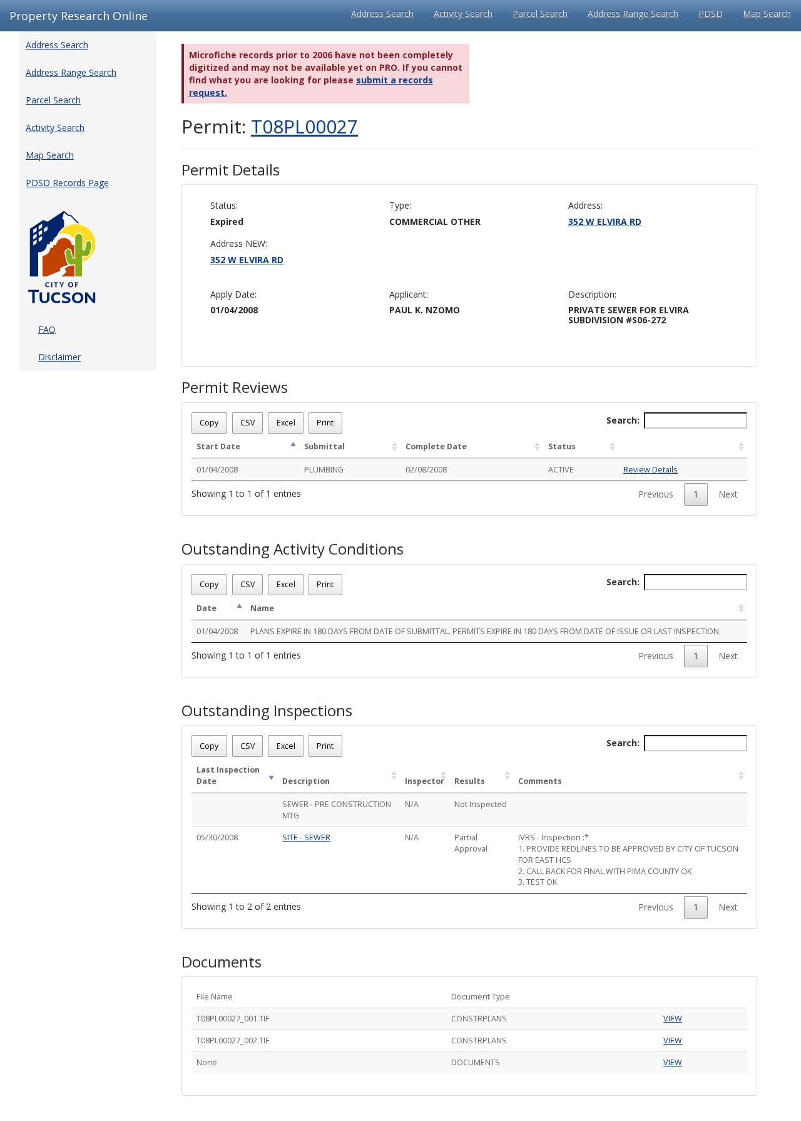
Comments (540, 781)
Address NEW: (238, 243)
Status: (224, 205)
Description (306, 781)
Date (206, 608)
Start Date (218, 446)
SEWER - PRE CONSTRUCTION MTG (336, 810)
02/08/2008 (426, 469)
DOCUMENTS (475, 1062)
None (206, 1062)
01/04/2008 (217, 469)
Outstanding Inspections (266, 710)
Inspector (424, 781)
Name (262, 608)
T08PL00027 (304, 126)
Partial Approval (470, 843)
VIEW (672, 1018)
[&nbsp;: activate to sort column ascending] (682, 447)
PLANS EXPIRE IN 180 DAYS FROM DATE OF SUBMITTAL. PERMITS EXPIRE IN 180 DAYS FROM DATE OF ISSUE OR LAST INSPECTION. (485, 631)
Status (562, 446)
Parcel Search (540, 13)
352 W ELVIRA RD (604, 221)
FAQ (47, 329)
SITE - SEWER (306, 837)
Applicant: (408, 294)
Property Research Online (78, 15)
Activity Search (463, 13)
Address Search (382, 13)
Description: (592, 294)
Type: (400, 205)
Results (469, 781)
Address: (585, 205)
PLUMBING (324, 469)
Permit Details (230, 170)
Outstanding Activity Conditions (292, 549)
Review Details (650, 469)
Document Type (480, 996)
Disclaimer (59, 357)
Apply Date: (233, 294)
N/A (412, 804)
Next (728, 494)
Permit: (269, 126)
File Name (214, 996)
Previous (655, 494)
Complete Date (436, 446)
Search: (623, 420)
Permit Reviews (234, 387)
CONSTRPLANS (479, 1018)
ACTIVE (561, 469)
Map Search (767, 13)
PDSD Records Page (67, 183)
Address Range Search (633, 13)
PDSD (710, 13)
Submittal (324, 446)
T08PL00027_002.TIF (232, 1040)
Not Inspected (480, 804)
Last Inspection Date (228, 775)
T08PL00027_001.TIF (232, 1018)
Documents (221, 962)
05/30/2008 (217, 837)
